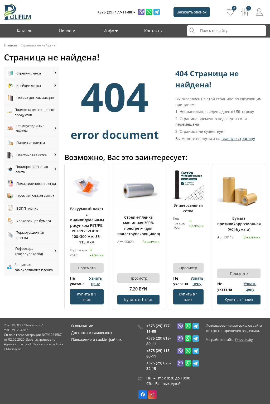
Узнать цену (95, 281)
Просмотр (87, 267)
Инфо (109, 30)
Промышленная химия (35, 196)
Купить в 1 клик (86, 297)
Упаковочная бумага (33, 220)
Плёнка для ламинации (35, 98)
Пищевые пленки (30, 142)
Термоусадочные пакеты (30, 128)
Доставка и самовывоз (91, 332)
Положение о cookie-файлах (96, 339)
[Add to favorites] (100, 173)
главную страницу (238, 138)
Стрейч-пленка (28, 73)
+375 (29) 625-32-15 (158, 365)
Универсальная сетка (188, 208)
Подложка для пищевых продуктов (34, 112)
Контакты (153, 30)
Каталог (24, 30)
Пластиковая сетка (31, 155)
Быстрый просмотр (86, 186)
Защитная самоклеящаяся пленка (34, 267)
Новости (67, 30)
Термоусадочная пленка (30, 235)
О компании (82, 325)
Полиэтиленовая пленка (36, 183)
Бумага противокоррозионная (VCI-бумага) (239, 224)
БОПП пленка (27, 208)
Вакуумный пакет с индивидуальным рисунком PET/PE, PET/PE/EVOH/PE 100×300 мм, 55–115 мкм (87, 225)
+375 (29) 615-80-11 (158, 341)
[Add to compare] (100, 182)
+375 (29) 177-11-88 (158, 328)
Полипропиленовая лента (32, 169)
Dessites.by (244, 339)
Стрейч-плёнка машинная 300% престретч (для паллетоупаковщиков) (138, 225)
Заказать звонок (191, 12)
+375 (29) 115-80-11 (158, 353)
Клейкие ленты (28, 85)
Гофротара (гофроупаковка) (29, 251)
